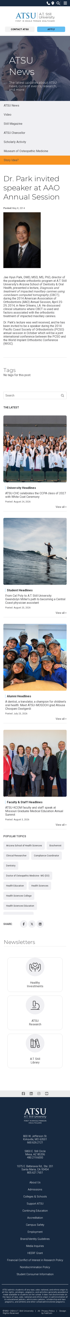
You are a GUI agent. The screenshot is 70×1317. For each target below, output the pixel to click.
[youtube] (46, 1093)
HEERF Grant (35, 1253)
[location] (52, 3)
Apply (51, 29)
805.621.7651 (35, 1172)
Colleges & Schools (35, 1196)
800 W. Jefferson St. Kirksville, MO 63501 (35, 1138)
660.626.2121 (35, 1142)
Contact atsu (20, 29)
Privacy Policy (48, 1311)
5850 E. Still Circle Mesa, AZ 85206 (35, 1153)
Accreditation (35, 1217)
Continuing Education (35, 1210)
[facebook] (23, 1093)
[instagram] (39, 1093)
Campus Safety (35, 1224)
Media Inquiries (35, 1246)
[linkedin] (31, 1093)
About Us (35, 1182)
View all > (61, 506)
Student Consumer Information (35, 1274)
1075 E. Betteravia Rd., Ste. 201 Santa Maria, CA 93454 (35, 1168)
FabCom (48, 1313)
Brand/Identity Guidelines (35, 1239)
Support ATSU (35, 1203)
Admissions (35, 1189)
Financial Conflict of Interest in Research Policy (35, 1260)
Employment (35, 1232)
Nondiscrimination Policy (35, 1267)
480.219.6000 (35, 1157)
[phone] (47, 3)
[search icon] (57, 3)
